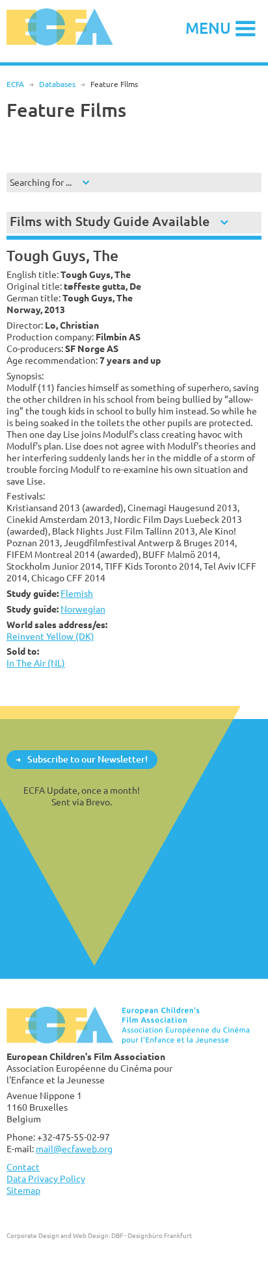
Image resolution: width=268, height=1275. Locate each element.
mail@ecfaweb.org (74, 1148)
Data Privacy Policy (46, 1178)
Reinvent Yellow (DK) (50, 636)
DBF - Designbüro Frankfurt (151, 1235)
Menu (208, 27)
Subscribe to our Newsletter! (87, 758)
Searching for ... (41, 182)
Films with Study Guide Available (109, 221)
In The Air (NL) (36, 662)
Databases (57, 84)
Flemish (76, 593)
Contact (23, 1166)
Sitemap (23, 1190)
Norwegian (82, 608)
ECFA (15, 84)
